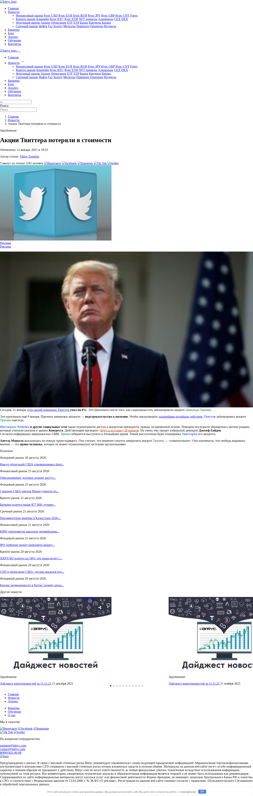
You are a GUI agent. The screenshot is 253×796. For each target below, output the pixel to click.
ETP (76, 22)
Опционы (96, 26)
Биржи (106, 22)
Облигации (58, 22)
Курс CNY (122, 15)
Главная (13, 8)
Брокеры (14, 29)
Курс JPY (94, 15)
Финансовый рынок (29, 15)
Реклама (5, 243)
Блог (11, 33)
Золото (57, 26)
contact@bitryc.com (12, 749)
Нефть (43, 26)
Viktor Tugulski (29, 156)
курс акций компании (48, 410)
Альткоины (105, 19)
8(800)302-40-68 (10, 752)
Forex (134, 15)
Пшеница (82, 26)
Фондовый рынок (28, 22)
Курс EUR (65, 15)
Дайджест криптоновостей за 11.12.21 (26, 683)
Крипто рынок (26, 19)
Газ (50, 26)
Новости (14, 12)
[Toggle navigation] (19, 51)
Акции (45, 22)
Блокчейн (42, 19)
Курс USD (51, 15)
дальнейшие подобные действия (180, 416)
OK (202, 791)
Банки (84, 22)
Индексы (110, 26)
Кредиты (95, 22)
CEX (117, 19)
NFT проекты (88, 19)
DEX (124, 19)
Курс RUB (80, 15)
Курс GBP (108, 15)
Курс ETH (71, 19)
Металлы (69, 26)
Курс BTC (57, 19)
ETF (70, 22)
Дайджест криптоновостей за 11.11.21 (194, 683)
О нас (12, 715)
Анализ (13, 37)
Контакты (14, 44)
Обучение (14, 40)
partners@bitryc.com (13, 745)
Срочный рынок (27, 26)
